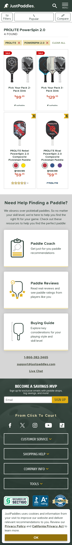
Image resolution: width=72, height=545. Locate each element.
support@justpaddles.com (36, 364)
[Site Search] (54, 6)
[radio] (15, 165)
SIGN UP (60, 400)
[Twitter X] (22, 425)
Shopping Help (34, 454)
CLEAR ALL (58, 43)
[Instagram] (35, 425)
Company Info (34, 469)
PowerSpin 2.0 (34, 43)
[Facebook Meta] (10, 425)
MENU (66, 7)
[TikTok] (62, 425)
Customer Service (34, 439)
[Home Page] (19, 6)
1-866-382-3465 (36, 357)
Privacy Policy (15, 526)
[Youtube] (48, 425)
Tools (34, 484)
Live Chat (36, 371)
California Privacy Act (48, 526)
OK (36, 537)
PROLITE (10, 43)
